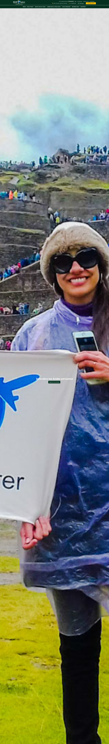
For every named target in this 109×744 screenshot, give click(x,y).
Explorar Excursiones (54, 382)
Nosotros (83, 6)
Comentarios (79, 1)
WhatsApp (81, 3)
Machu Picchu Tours (40, 6)
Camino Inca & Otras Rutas (53, 6)
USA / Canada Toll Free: (66, 1)
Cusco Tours (30, 6)
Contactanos (92, 1)
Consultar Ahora (90, 3)
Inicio (24, 6)
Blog (75, 1)
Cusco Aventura (66, 6)
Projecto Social (86, 1)
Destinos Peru (75, 6)
